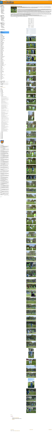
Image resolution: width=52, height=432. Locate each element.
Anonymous (1, 149)
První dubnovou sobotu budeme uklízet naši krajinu (5, 124)
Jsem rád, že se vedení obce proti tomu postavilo (2, 9)
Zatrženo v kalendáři (2, 38)
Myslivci (1, 59)
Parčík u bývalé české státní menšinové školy (4, 126)
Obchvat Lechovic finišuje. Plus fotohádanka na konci (5, 115)
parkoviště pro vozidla (2, 19)
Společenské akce (1, 36)
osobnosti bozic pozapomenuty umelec (3, 159)
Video (0, 73)
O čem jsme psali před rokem (2, 64)
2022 (1, 90)
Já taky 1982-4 (1, 82)
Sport (0, 41)
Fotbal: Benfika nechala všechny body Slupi (4, 116)
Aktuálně (1, 35)
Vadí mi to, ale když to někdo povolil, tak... (3, 8)
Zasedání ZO (1, 43)
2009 (1, 137)
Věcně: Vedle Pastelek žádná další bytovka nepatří (5, 118)
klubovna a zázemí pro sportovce (2, 17)
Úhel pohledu (1, 44)
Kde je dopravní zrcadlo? (3, 125)
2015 (1, 134)
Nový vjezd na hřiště (2, 128)
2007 (1, 138)
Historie (1, 49)
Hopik (0, 191)
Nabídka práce (1, 63)
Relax (0, 77)
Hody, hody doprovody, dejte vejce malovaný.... (4, 105)
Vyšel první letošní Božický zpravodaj (4, 130)
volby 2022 (1, 65)
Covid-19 (1, 55)
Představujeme (1, 69)
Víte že (1, 57)
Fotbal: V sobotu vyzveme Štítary (3, 102)
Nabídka (1, 61)
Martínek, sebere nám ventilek (3, 101)
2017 (1, 133)
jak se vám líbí (1, 62)
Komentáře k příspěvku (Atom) (17, 430)
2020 (1, 91)
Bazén (0, 68)
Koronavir (1, 74)
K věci (0, 45)
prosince (2, 92)
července (2, 94)
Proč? (0, 46)
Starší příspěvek (50, 429)
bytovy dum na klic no (7, 164)
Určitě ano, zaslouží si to (3, 25)
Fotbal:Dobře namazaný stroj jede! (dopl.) (16, 6)
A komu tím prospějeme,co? (2, 26)
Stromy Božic (1, 78)
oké (0, 79)
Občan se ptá (1, 42)
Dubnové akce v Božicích (3, 114)
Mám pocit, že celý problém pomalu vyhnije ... (2, 11)
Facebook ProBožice (2, 32)
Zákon (0, 72)
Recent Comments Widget (7, 195)
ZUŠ (0, 66)
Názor (0, 53)
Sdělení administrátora (2, 56)
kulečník (1, 52)
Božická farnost (1, 50)
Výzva (0, 60)
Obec (0, 37)
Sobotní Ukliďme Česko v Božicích (3, 122)
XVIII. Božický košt (2, 108)
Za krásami (1, 47)
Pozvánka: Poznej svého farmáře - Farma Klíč (4, 106)
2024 (1, 89)
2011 (1, 136)
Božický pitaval (1, 71)
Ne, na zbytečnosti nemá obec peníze (2, 24)
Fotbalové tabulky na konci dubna (3, 96)
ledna (1, 132)
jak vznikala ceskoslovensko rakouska (3, 175)
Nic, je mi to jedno (2, 7)
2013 (1, 135)
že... (0, 75)
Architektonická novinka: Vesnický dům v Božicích (5, 99)
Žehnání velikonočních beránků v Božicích (4, 107)
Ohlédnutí (1, 76)
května (1, 95)
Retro (0, 58)
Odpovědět (13, 419)
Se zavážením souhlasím (2, 12)
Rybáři (0, 51)
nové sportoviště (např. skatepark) (2, 18)
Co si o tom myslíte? (2, 40)
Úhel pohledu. (1, 48)
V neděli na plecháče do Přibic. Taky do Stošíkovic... (5, 120)
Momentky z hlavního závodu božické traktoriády (4, 98)
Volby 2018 (1, 54)
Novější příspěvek (12, 429)
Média (0, 39)
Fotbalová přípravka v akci (3, 112)
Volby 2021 (1, 67)
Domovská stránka (31, 429)
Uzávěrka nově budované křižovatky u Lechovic (4, 129)
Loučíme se (1, 70)
